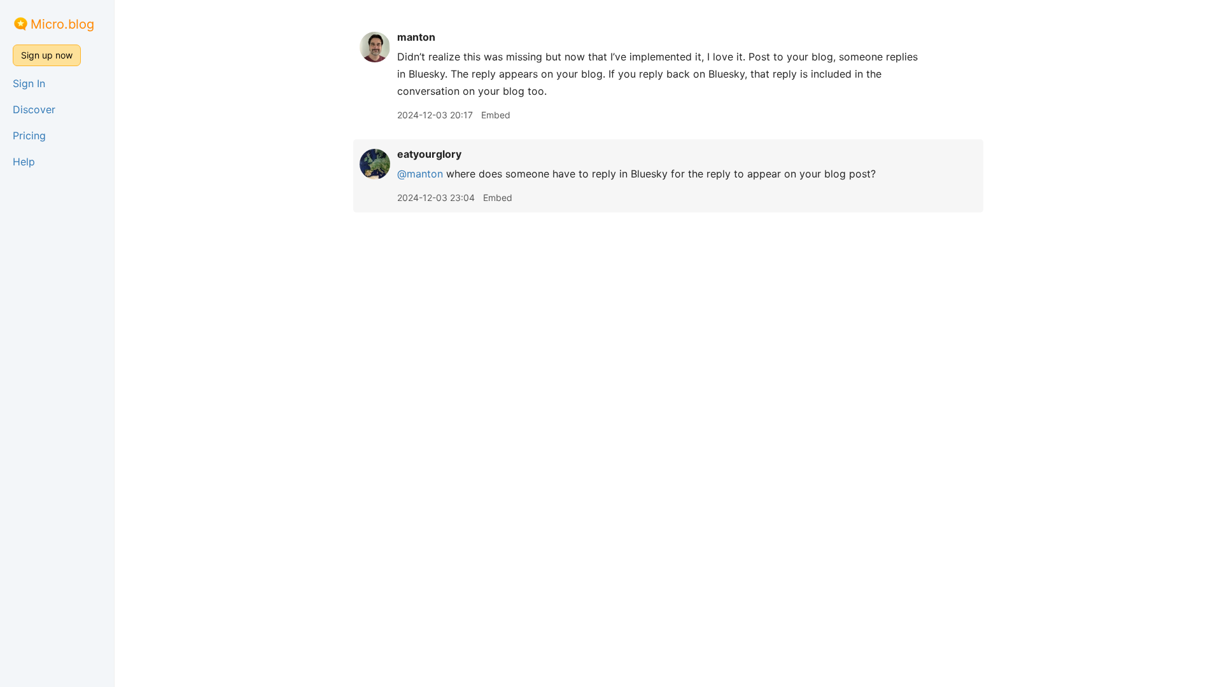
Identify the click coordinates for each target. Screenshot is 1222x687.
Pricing (29, 135)
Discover (34, 109)
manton (416, 37)
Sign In (29, 83)
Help (24, 161)
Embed (495, 114)
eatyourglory (429, 154)
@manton (420, 173)
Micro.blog (62, 24)
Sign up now (47, 55)
